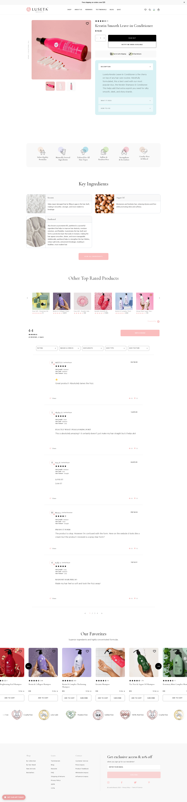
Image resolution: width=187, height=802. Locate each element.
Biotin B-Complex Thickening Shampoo (74, 685)
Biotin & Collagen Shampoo (40, 684)
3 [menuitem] (94, 613)
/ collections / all (28, 47)
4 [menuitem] (97, 613)
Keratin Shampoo (103, 684)
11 (175, 680)
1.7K (142, 680)
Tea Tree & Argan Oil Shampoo (142, 684)
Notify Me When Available (132, 44)
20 (107, 21)
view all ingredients (93, 256)
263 (74, 680)
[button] (27, 298)
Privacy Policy (126, 787)
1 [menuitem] (89, 613)
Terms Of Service (137, 787)
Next (158, 666)
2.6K (41, 680)
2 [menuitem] (92, 613)
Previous (28, 666)
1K (108, 680)
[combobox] (46, 348)
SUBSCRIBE (134, 775)
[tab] (140, 333)
